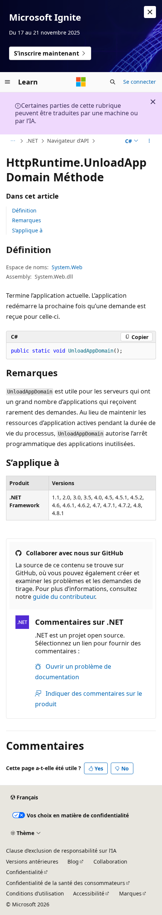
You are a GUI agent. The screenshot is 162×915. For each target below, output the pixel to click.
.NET (32, 140)
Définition (24, 210)
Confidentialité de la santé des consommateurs (65, 882)
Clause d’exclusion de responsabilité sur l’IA (61, 850)
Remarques (26, 220)
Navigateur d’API (68, 140)
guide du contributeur (64, 596)
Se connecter (139, 81)
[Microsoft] (81, 82)
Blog (73, 861)
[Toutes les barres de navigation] (12, 141)
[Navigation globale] (7, 82)
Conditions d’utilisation (35, 893)
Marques (130, 893)
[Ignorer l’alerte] (150, 12)
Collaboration (110, 861)
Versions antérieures (32, 861)
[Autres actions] (149, 141)
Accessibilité (88, 893)
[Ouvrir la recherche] (112, 82)
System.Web (67, 267)
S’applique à (27, 230)
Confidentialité (24, 872)
